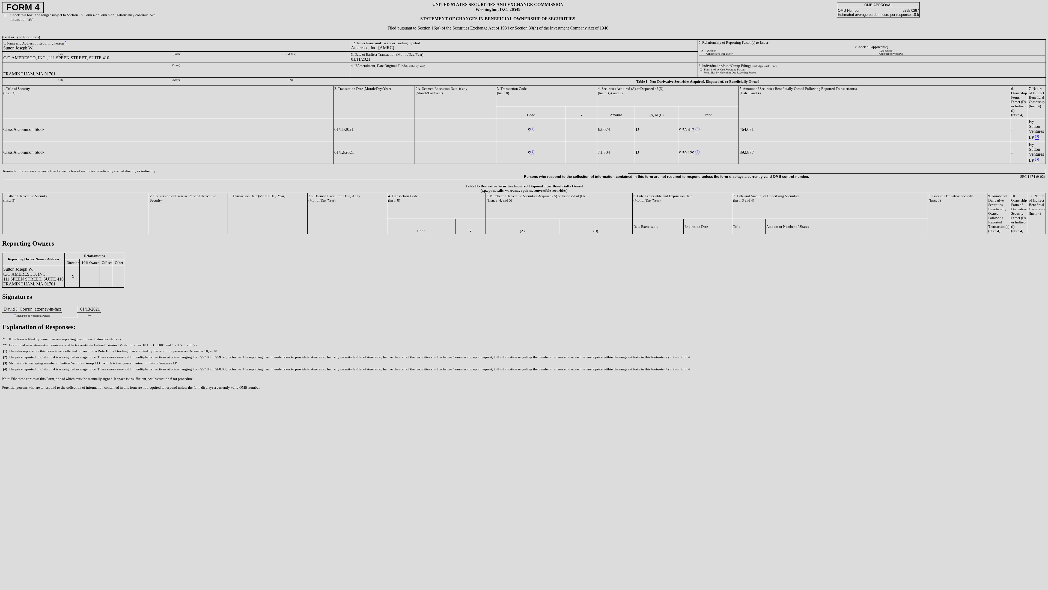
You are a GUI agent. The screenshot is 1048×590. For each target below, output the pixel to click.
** (15, 315)
